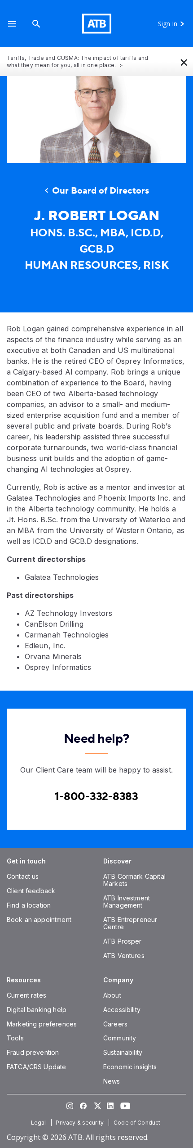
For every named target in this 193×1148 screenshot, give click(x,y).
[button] (12, 23)
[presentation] (96, 119)
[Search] (36, 23)
